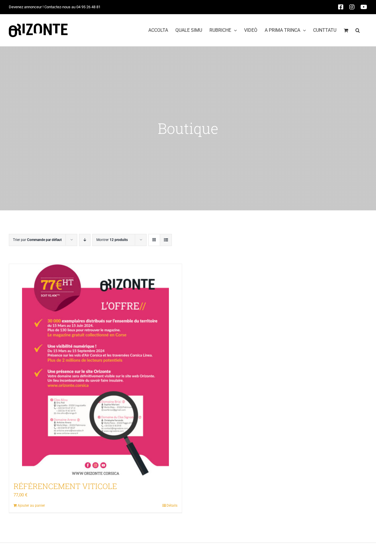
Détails (172, 505)
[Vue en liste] (166, 240)
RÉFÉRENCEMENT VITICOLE (65, 486)
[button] (357, 30)
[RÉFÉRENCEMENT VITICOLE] (95, 369)
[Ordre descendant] (84, 240)
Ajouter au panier (31, 505)
